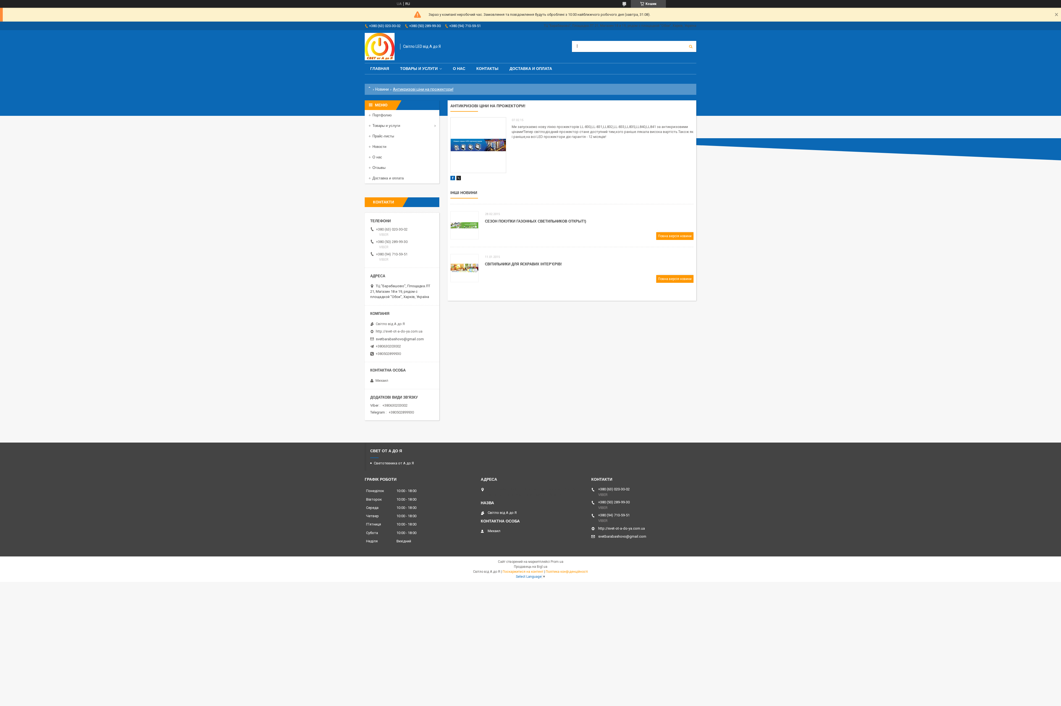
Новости (379, 147)
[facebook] (452, 179)
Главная (379, 68)
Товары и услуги (419, 68)
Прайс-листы (383, 136)
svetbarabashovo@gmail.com (400, 339)
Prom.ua (557, 562)
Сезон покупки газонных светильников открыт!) (535, 221)
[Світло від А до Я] (380, 46)
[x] (458, 179)
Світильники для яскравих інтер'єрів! (523, 264)
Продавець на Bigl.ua (530, 567)
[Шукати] (690, 46)
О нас (459, 68)
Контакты (487, 68)
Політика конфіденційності (567, 572)
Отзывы (378, 168)
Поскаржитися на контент (523, 572)
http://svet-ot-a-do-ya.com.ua (399, 331)
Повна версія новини (675, 236)
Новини (382, 89)
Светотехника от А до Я (394, 463)
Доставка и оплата (531, 68)
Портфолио (382, 115)
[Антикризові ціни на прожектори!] (478, 145)
